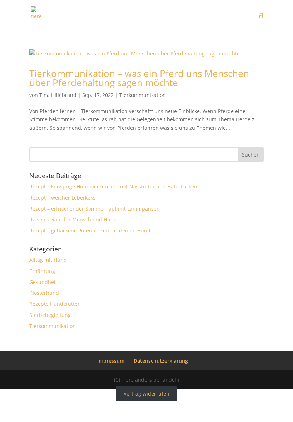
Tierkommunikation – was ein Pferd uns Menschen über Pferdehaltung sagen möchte (139, 78)
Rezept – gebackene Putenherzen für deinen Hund (89, 230)
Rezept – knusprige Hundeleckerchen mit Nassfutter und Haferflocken (113, 186)
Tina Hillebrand (57, 95)
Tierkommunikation (142, 95)
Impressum (110, 360)
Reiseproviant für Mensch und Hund (73, 219)
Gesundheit (43, 282)
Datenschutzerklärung (161, 360)
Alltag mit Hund (48, 259)
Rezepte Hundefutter (54, 303)
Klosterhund (44, 292)
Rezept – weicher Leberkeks (62, 197)
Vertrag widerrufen (146, 393)
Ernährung (42, 271)
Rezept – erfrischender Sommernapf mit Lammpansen (94, 208)
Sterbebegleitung (50, 314)
